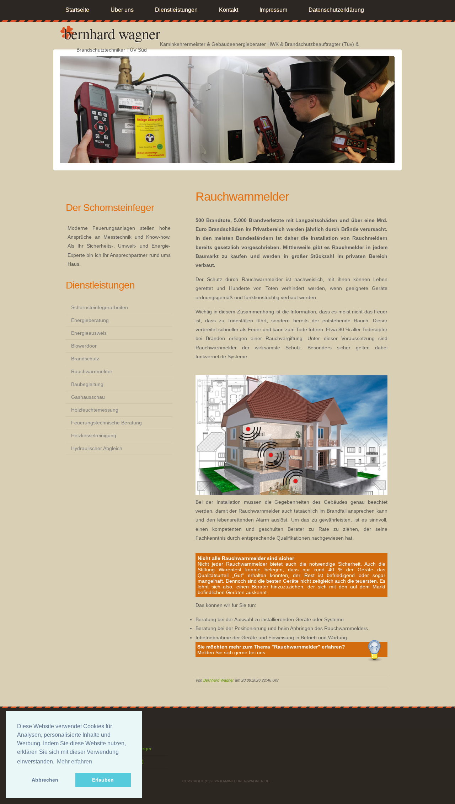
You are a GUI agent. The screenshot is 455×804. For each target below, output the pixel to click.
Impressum (273, 10)
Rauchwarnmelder (91, 371)
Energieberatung (90, 320)
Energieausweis (89, 333)
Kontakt (228, 10)
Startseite (77, 10)
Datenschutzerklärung (336, 10)
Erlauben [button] (103, 780)
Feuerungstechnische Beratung (106, 422)
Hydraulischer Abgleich (96, 448)
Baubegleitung (87, 384)
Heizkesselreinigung (93, 435)
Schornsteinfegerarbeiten (99, 307)
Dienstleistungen (176, 10)
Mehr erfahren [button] (74, 761)
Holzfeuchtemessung (94, 410)
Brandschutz (85, 358)
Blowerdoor (84, 346)
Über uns (122, 10)
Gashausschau (88, 397)
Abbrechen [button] (45, 780)
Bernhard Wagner (112, 33)
